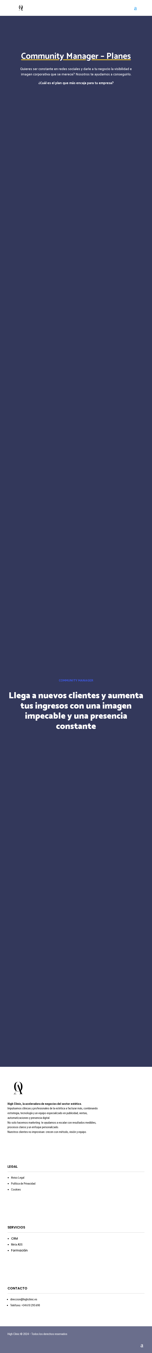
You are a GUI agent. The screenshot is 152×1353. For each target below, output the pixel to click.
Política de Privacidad (23, 1183)
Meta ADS (17, 1244)
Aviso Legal (17, 1177)
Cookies (16, 1189)
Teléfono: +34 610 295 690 (25, 1305)
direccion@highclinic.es (23, 1299)
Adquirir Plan (76, 260)
